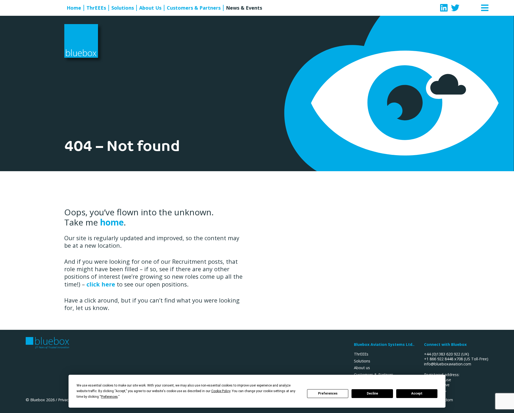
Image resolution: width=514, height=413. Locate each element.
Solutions (122, 8)
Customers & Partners (194, 8)
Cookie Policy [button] (220, 391)
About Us (150, 8)
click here (100, 284)
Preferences (328, 393)
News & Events (244, 8)
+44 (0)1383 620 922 (442, 354)
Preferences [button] (109, 397)
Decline (372, 393)
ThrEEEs (96, 8)
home (112, 222)
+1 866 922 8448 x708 (443, 358)
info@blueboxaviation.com (447, 363)
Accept (416, 393)
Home (74, 8)
